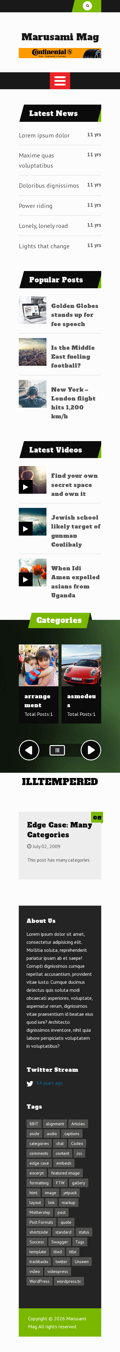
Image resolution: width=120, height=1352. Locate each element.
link (51, 1202)
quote (66, 1222)
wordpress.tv (69, 1281)
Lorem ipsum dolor (44, 135)
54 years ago (49, 1083)
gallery (78, 1183)
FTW (60, 1183)
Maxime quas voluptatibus (36, 160)
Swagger (59, 1242)
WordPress (40, 1281)
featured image (65, 1173)
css (79, 1153)
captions (71, 1133)
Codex (77, 1143)
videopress (57, 1271)
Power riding (36, 206)
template (38, 1251)
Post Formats (41, 1222)
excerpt (37, 1173)
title (72, 1251)
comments (39, 1153)
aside (34, 1133)
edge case (39, 1163)
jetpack (70, 1192)
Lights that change (44, 246)
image (50, 1192)
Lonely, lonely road (43, 226)
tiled (58, 1251)
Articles (78, 1124)
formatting (39, 1183)
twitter (61, 1261)
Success (37, 1242)
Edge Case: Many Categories (59, 830)
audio (52, 1133)
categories (39, 1143)
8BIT (34, 1124)
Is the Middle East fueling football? (73, 357)
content (62, 1153)
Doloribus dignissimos (49, 185)
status (84, 1232)
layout (35, 1202)
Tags (79, 1242)
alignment (55, 1124)
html (34, 1192)
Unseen (82, 1261)
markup (68, 1202)
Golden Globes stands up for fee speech (74, 315)
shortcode (39, 1232)
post (62, 1212)
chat (60, 1143)
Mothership (40, 1212)
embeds (63, 1163)
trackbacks (39, 1261)
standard (63, 1232)
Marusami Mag (60, 37)
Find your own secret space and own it (74, 485)
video (35, 1271)
